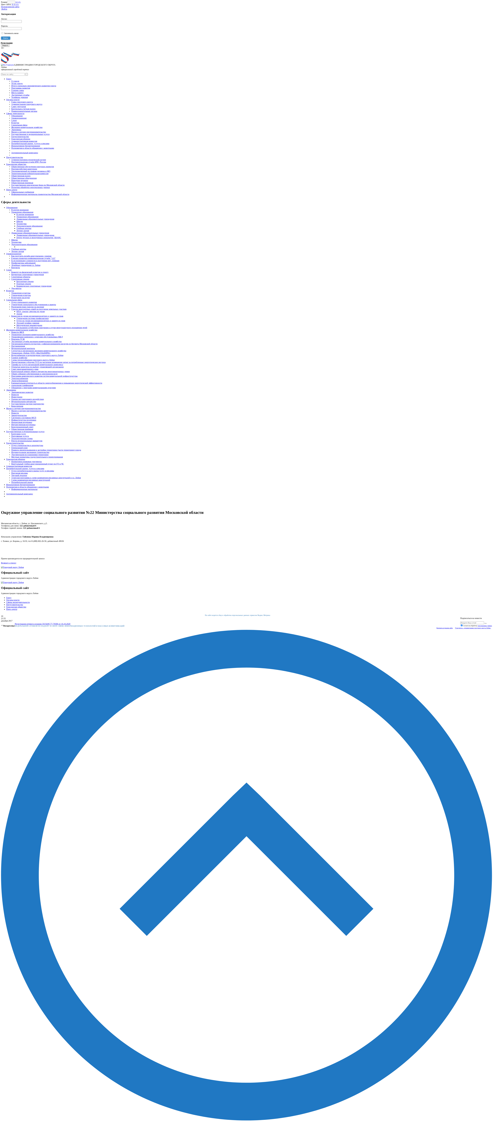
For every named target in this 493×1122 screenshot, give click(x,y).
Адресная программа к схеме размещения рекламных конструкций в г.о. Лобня (46, 478)
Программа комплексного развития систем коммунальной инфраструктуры (44, 376)
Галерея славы (17, 90)
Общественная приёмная (22, 429)
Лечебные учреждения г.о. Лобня (25, 265)
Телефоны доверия (19, 97)
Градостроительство (20, 136)
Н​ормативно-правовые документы (26, 461)
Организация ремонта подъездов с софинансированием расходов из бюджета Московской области (54, 344)
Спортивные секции (20, 279)
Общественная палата (20, 176)
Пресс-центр (11, 190)
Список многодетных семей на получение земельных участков (39, 309)
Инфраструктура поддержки (23, 420)
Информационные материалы (24, 489)
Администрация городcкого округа (26, 104)
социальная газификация (22, 385)
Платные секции (23, 284)
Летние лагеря (22, 231)
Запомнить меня (11, 33)
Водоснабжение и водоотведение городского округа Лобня (37, 355)
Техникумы (21, 224)
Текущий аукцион (19, 475)
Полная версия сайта (10, 7)
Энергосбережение (19, 381)
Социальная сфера (19, 125)
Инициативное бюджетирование (25, 146)
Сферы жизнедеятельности (18, 602)
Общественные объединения (24, 178)
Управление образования (22, 212)
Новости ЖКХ (17, 332)
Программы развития (20, 88)
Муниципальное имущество (23, 401)
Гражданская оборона (20, 139)
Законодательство (19, 415)
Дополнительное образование (29, 226)
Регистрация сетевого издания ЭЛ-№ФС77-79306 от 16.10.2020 (42, 624)
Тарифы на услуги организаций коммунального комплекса (37, 364)
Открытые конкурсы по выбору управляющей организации (37, 367)
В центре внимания (20, 210)
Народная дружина (19, 180)
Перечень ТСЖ (18, 339)
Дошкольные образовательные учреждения (35, 219)
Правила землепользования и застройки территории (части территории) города (46, 450)
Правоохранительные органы (24, 111)
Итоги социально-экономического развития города (33, 86)
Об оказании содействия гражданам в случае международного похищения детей (51, 328)
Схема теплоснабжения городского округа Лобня (33, 360)
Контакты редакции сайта (445, 628)
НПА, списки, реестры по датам (30, 311)
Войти (4, 9)
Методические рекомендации (29, 325)
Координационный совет (22, 427)
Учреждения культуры (21, 295)
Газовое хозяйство (19, 358)
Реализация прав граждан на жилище (27, 307)
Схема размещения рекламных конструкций (30, 480)
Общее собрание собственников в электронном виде (34, 374)
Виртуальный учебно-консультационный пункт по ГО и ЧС (37, 464)
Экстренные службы (20, 95)
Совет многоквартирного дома (24, 369)
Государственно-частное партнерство (27, 404)
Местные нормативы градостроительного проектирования (37, 457)
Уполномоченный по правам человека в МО (30, 171)
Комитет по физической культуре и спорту (30, 272)
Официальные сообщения (22, 192)
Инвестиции (16, 397)
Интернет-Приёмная (10, 50)
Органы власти (13, 100)
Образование (17, 116)
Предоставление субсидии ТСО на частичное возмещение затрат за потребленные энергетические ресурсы (58, 362)
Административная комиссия (24, 141)
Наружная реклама (19, 473)
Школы (19, 221)
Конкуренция (17, 406)
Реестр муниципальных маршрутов (26, 441)
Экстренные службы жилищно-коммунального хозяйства (36, 341)
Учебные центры (23, 228)
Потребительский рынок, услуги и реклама (30, 143)
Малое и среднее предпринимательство (28, 132)
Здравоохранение (19, 118)
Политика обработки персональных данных (30, 187)
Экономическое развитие (22, 392)
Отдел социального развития (24, 302)
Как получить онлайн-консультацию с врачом (31, 256)
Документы (16, 288)
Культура (15, 123)
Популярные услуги (20, 436)
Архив (19, 314)
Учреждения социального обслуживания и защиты (33, 304)
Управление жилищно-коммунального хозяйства (32, 334)
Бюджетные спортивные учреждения (27, 274)
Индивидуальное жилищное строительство (30, 452)
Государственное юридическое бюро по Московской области (38, 185)
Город (8, 79)
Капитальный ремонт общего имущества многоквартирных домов (40, 371)
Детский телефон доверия (27, 323)
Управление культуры (20, 293)
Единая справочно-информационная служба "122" (33, 258)
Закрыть (5, 45)
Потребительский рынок (22, 482)
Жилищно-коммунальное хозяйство (26, 127)
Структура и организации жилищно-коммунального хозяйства (38, 351)
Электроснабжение (19, 378)
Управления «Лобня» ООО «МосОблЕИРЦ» (30, 353)
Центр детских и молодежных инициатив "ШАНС (38, 237)
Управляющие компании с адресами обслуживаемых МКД (37, 337)
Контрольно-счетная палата (23, 109)
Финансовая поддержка (21, 422)
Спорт (14, 120)
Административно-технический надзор (28, 160)
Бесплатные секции (25, 281)
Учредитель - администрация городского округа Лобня (473, 628)
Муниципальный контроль (23, 348)
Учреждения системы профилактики (32, 318)
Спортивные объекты (20, 277)
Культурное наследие (20, 298)
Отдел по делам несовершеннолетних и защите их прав (40, 321)
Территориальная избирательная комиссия (29, 173)
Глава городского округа (22, 102)
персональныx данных (485, 626)
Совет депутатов (18, 106)
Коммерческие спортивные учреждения (33, 286)
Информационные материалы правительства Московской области (40, 194)
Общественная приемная (22, 183)
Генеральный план (19, 448)
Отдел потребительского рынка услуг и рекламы (32, 471)
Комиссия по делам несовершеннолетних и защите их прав (37, 316)
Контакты (15, 267)
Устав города (17, 83)
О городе (15, 81)
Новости (15, 395)
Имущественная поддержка (23, 425)
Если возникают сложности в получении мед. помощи (35, 261)
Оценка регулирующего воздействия (27, 399)
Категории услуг (18, 434)
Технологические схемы (22, 438)
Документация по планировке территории (30, 455)
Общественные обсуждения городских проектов (32, 167)
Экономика (16, 130)
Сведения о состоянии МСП (23, 418)
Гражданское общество (16, 164)
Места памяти (17, 93)
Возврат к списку (8, 563)
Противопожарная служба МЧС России (28, 162)
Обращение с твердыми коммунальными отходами (33, 388)
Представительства (14, 157)
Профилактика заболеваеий (23, 263)
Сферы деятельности (15, 113)
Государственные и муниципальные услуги (30, 134)
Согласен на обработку (477, 626)
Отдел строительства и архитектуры (27, 445)
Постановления (18, 346)
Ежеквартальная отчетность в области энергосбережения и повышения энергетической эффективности (56, 383)
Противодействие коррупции (24, 169)
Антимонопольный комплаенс (24, 153)
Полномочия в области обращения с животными (32, 148)
